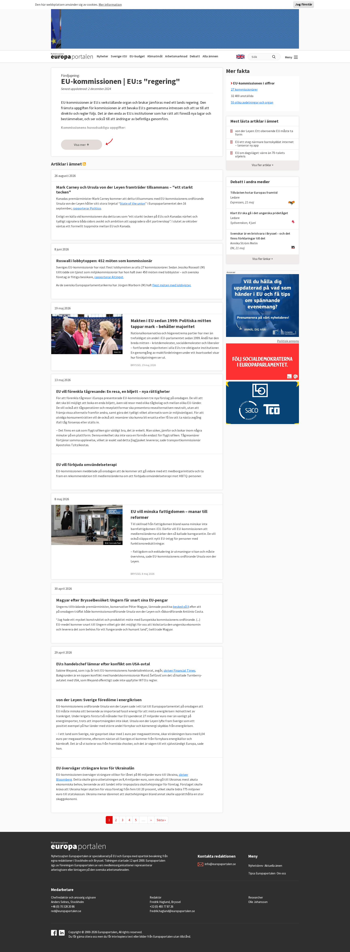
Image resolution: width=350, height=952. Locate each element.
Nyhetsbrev (255, 866)
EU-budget (137, 56)
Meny (288, 57)
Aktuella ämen (273, 866)
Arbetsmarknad (176, 56)
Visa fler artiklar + (262, 165)
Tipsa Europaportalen (261, 873)
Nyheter (102, 56)
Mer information (110, 4)
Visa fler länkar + (262, 259)
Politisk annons (288, 341)
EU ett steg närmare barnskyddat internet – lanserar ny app (264, 143)
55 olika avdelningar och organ (252, 102)
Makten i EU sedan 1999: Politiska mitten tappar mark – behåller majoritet (171, 323)
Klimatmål (154, 56)
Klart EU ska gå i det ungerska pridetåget (259, 213)
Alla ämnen (210, 56)
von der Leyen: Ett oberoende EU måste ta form (264, 132)
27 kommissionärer (244, 89)
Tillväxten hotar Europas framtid (253, 192)
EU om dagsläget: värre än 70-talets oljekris (260, 154)
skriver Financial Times (179, 670)
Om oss (281, 873)
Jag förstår (303, 4)
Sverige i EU (119, 56)
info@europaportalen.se (220, 864)
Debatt (195, 56)
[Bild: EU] (87, 334)
